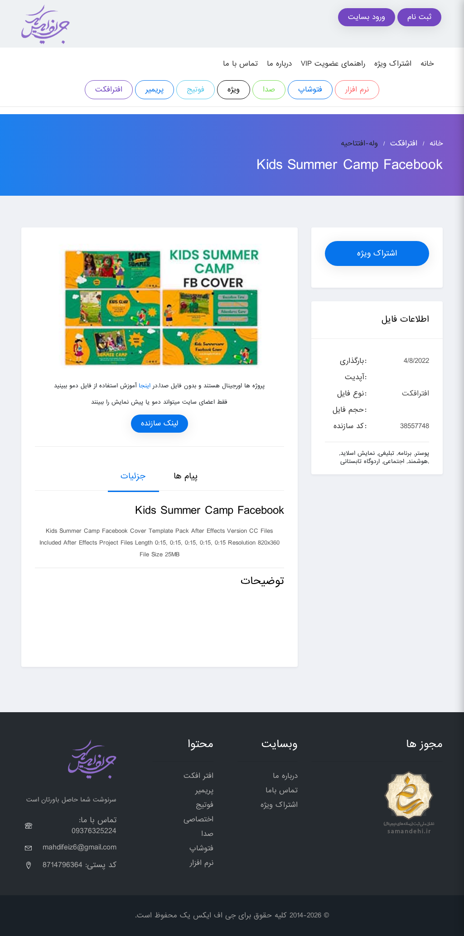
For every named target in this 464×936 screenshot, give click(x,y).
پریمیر (154, 89)
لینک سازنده (159, 423)
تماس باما (282, 790)
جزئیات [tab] (133, 476)
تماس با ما (240, 63)
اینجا (144, 385)
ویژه (233, 89)
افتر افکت (198, 776)
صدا (269, 89)
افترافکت (108, 89)
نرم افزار (357, 89)
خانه (427, 63)
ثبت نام (419, 17)
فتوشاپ (310, 89)
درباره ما (279, 63)
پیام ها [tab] (186, 476)
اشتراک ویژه (392, 63)
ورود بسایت (366, 17)
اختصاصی (198, 819)
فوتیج (195, 89)
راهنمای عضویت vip (333, 63)
